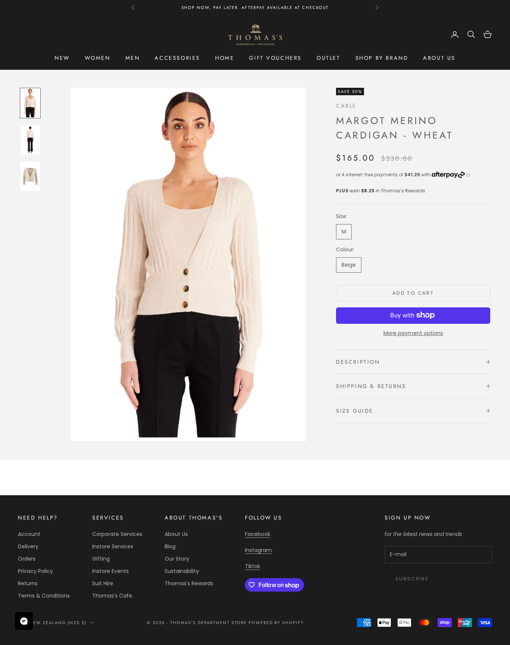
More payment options (413, 333)
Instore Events (110, 571)
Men (132, 58)
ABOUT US (439, 58)
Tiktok (252, 566)
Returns (28, 583)
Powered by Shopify (276, 623)
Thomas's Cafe (112, 595)
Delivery (28, 546)
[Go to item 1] (30, 103)
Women (98, 58)
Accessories (177, 58)
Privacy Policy (35, 571)
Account (29, 534)
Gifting (101, 558)
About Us (176, 534)
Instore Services (112, 546)
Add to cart (413, 293)
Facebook (257, 534)
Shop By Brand (381, 58)
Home (224, 58)
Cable (346, 105)
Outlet (328, 58)
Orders (26, 558)
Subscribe (412, 578)
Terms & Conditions (44, 595)
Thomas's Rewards (189, 583)
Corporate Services (117, 534)
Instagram (258, 550)
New (62, 58)
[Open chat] (24, 621)
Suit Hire (102, 583)
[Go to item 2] (30, 139)
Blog (170, 546)
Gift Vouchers (275, 58)
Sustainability (182, 571)
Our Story (177, 558)
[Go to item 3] (30, 176)
